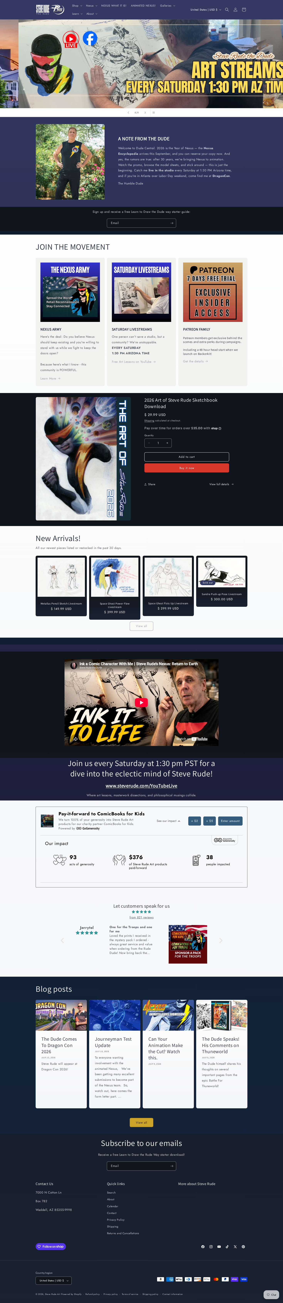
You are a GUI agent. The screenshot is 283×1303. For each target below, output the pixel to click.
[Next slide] (145, 112)
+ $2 (194, 821)
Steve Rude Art (52, 1294)
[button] (77, 6)
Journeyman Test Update (113, 1042)
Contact (111, 1213)
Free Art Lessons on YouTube (132, 361)
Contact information (172, 1294)
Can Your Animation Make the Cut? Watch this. (165, 1048)
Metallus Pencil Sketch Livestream (61, 603)
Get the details (193, 361)
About (110, 1199)
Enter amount (230, 821)
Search (111, 1192)
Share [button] (151, 484)
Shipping (149, 420)
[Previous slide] (128, 112)
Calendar (112, 1206)
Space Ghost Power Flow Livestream (115, 605)
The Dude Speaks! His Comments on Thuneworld (220, 1045)
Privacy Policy (116, 1220)
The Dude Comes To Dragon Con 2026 (59, 1045)
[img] (141, 912)
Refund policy (92, 1294)
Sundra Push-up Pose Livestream (222, 594)
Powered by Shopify (71, 1294)
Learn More (48, 378)
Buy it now (186, 468)
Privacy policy (111, 1294)
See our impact (167, 821)
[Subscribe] (171, 223)
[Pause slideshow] (155, 112)
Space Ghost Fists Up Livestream (168, 603)
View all (141, 626)
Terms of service (130, 1294)
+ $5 (209, 821)
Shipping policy (150, 1294)
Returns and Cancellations (123, 1233)
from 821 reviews (142, 917)
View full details (219, 484)
